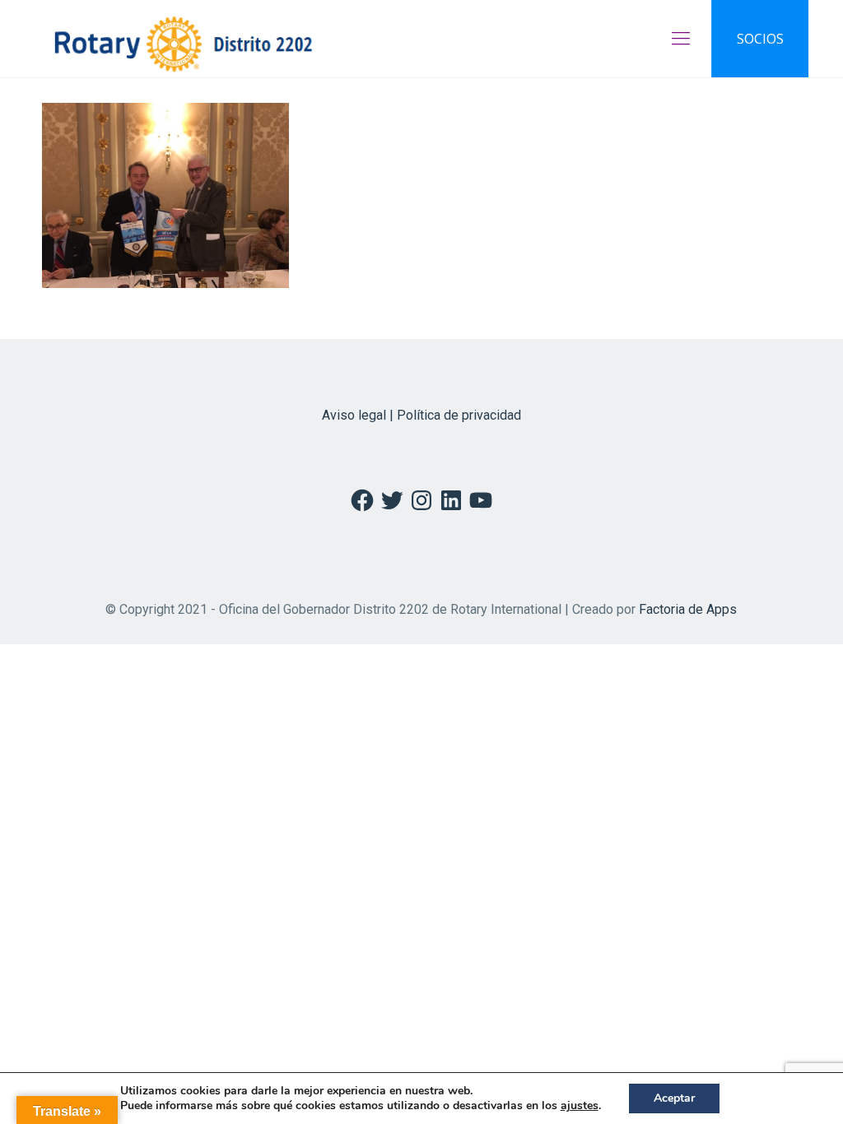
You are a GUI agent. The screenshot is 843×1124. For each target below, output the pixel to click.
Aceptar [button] (674, 1098)
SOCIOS (760, 39)
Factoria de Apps (688, 609)
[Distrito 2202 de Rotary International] (183, 38)
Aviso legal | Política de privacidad (421, 415)
